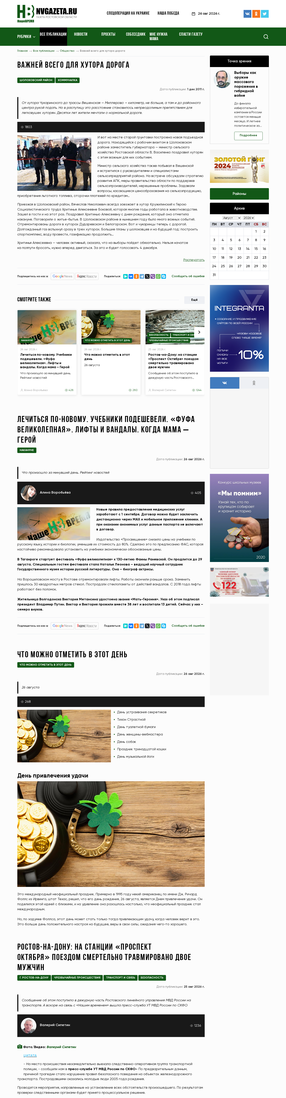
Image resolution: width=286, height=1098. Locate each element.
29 (256, 266)
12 (230, 249)
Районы (239, 194)
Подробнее (248, 135)
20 (239, 257)
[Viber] (152, 276)
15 (256, 249)
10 (214, 249)
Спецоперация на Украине (128, 13)
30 (264, 266)
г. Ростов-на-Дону (34, 977)
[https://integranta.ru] (239, 328)
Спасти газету (190, 34)
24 (214, 266)
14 (248, 249)
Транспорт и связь (185, 335)
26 (231, 266)
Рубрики (24, 37)
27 (239, 266)
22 (256, 257)
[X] (147, 276)
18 (222, 257)
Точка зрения (239, 61)
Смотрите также (34, 300)
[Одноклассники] (256, 14)
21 (247, 257)
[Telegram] (141, 276)
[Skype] (163, 276)
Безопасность (158, 335)
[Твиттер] (265, 14)
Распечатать (194, 260)
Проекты (108, 34)
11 (223, 249)
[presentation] (199, 332)
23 (264, 257)
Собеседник (136, 34)
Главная (22, 51)
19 (230, 257)
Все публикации (53, 34)
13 (239, 249)
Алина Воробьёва (36, 390)
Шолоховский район (36, 80)
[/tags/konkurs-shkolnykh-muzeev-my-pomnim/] (239, 518)
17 (214, 257)
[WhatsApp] (158, 276)
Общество (67, 51)
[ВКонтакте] (247, 14)
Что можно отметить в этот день (107, 340)
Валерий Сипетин (164, 390)
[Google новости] (62, 276)
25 (223, 266)
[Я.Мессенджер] (125, 276)
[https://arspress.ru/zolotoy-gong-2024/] (239, 166)
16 (264, 249)
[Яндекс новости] (86, 276)
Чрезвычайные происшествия (168, 340)
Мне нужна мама (159, 36)
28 (248, 266)
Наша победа (168, 13)
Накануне (27, 340)
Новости (81, 34)
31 (214, 275)
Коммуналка (67, 80)
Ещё (194, 300)
